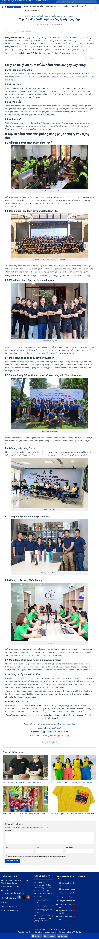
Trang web (69, 847)
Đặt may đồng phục (66, 724)
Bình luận (8, 830)
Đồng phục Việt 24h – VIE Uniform (53, 732)
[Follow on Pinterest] (28, 897)
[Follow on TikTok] (24, 897)
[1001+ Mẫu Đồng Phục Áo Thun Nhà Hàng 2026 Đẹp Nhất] (25, 767)
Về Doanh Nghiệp (32, 10)
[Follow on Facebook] (19, 897)
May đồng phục (52, 6)
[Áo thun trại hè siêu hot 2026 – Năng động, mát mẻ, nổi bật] (25, 799)
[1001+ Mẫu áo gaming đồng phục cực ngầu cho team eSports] (73, 799)
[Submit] (95, 1)
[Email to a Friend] (49, 742)
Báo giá (75, 6)
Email (38, 847)
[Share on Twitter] (46, 742)
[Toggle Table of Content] (89, 58)
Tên (7, 847)
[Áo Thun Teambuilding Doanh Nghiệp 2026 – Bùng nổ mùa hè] (73, 767)
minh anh (59, 24)
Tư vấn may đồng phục (67, 16)
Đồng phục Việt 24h (53, 728)
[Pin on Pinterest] (53, 742)
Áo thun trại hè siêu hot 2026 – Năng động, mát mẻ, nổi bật (24, 814)
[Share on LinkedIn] (56, 742)
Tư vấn (65, 6)
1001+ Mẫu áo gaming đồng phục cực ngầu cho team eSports (73, 814)
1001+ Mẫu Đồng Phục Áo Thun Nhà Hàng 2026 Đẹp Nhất (23, 782)
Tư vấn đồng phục (54, 16)
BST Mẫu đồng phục (42, 16)
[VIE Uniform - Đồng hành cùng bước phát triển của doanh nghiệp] (11, 7)
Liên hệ (83, 6)
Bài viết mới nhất (30, 16)
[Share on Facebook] (42, 742)
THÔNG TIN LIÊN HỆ (9, 876)
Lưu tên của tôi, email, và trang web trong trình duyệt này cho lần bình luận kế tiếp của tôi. (37, 856)
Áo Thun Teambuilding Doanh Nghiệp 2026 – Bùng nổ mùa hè (72, 782)
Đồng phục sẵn (36, 6)
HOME (26, 6)
